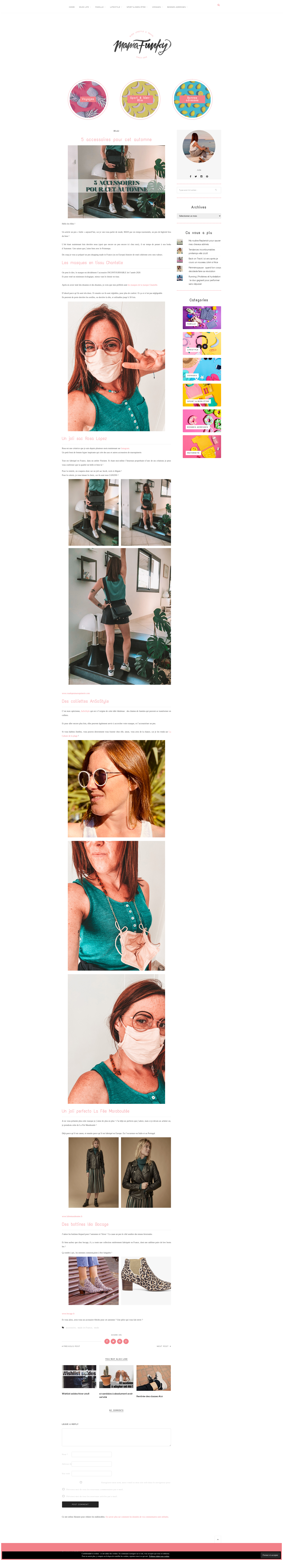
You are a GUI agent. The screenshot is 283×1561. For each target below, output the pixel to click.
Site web (66, 1473)
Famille (99, 7)
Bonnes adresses (176, 7)
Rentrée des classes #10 (149, 1396)
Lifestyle (115, 7)
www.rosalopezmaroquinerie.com (76, 693)
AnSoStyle (85, 711)
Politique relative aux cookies (159, 1556)
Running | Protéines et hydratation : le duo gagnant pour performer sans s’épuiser (205, 280)
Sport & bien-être (136, 7)
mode (96, 1328)
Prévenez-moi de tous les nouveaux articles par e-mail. (92, 1496)
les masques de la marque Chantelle (142, 285)
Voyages (156, 7)
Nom (65, 1454)
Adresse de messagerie (66, 1464)
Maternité (193, 453)
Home (72, 7)
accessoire (71, 1328)
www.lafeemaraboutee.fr (72, 1216)
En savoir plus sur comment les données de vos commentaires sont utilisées (137, 1517)
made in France (85, 1328)
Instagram (125, 448)
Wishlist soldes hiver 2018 (75, 1394)
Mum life (84, 7)
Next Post (163, 1346)
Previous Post (72, 1346)
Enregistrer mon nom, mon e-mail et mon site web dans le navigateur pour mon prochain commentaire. (106, 1482)
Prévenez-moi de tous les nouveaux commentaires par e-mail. (95, 1489)
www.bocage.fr (68, 1314)
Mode (116, 131)
